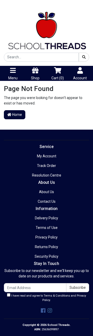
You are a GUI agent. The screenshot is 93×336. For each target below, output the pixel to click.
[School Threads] (46, 28)
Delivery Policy (46, 218)
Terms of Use (47, 228)
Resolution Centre (46, 175)
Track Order (46, 166)
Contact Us (47, 201)
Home (16, 115)
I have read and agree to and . (48, 298)
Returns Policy (46, 247)
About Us (46, 192)
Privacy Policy (46, 237)
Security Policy (46, 256)
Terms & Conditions (57, 295)
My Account (46, 156)
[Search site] (84, 57)
